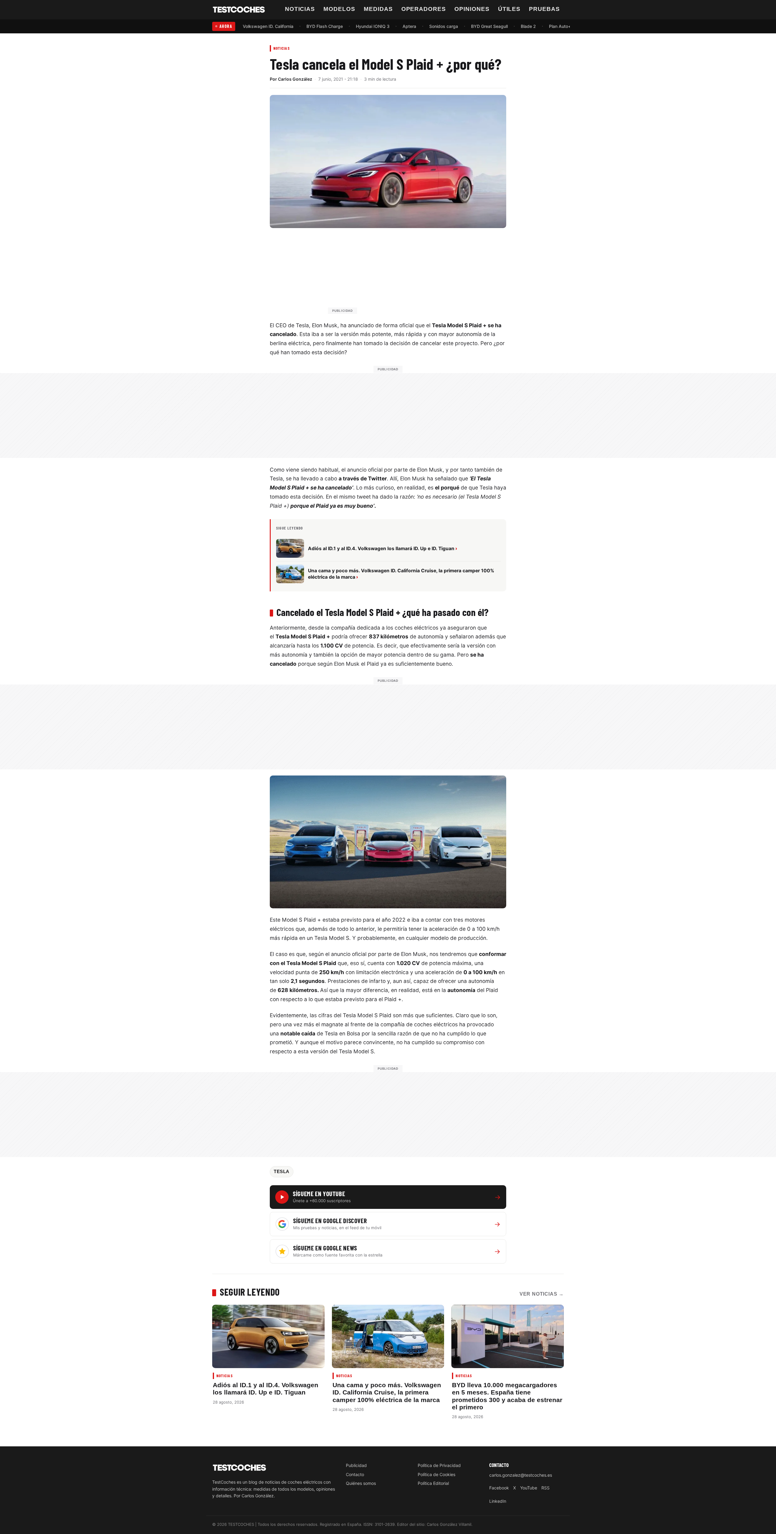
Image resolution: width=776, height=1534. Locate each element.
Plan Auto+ (560, 26)
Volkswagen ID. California (268, 26)
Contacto (355, 1474)
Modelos (339, 9)
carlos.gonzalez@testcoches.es (520, 1475)
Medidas (378, 9)
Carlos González (295, 79)
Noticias (300, 9)
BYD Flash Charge (324, 26)
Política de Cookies (436, 1474)
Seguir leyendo (250, 1291)
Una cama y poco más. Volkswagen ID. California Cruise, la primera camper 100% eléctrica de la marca (387, 1392)
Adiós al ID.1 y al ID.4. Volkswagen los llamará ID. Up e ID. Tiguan (265, 1388)
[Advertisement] (402, 274)
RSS (545, 1487)
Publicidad (356, 1465)
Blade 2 (528, 26)
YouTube (528, 1487)
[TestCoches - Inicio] (239, 9)
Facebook (499, 1487)
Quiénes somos (361, 1483)
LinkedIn (497, 1501)
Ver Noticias (542, 1294)
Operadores (423, 9)
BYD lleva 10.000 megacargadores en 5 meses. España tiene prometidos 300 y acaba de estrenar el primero (507, 1396)
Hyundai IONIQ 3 (373, 26)
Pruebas (544, 9)
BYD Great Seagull (489, 26)
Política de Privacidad (439, 1465)
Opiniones (472, 9)
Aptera (409, 26)
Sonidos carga (443, 26)
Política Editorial (433, 1483)
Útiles (509, 9)
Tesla (281, 1171)
